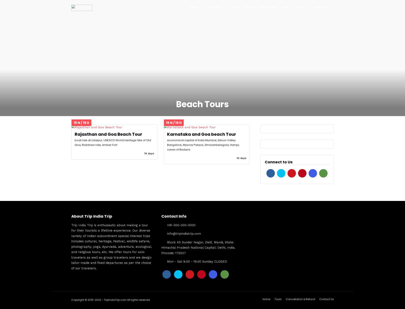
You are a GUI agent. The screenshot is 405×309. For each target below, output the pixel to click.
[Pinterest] (302, 173)
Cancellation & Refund (300, 299)
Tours (235, 8)
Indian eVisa (268, 8)
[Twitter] (281, 173)
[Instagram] (313, 173)
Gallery (249, 8)
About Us (301, 8)
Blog (286, 8)
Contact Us (321, 8)
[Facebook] (270, 173)
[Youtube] (292, 173)
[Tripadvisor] (323, 173)
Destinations (212, 8)
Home (194, 8)
